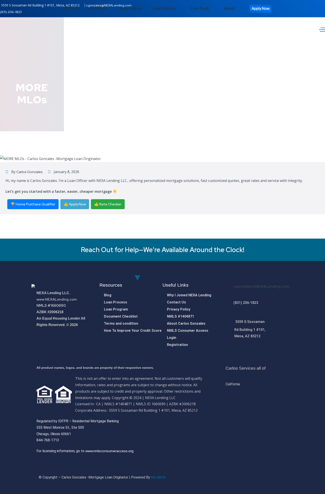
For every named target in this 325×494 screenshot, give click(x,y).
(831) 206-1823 (11, 12)
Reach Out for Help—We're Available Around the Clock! (162, 249)
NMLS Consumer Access (187, 330)
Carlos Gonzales (29, 172)
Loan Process (115, 302)
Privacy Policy (178, 309)
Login (171, 338)
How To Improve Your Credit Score (133, 330)
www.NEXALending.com (56, 299)
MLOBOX (158, 477)
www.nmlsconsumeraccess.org (109, 451)
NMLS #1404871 (180, 316)
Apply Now (261, 8)
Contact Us (176, 302)
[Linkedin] (283, 477)
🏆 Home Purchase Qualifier (33, 204)
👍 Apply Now (75, 204)
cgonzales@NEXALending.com (261, 286)
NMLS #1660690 (51, 305)
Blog (107, 295)
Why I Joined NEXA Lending (189, 295)
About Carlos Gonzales (186, 323)
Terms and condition (121, 323)
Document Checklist (121, 316)
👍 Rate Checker (107, 204)
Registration (177, 345)
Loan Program (116, 309)
